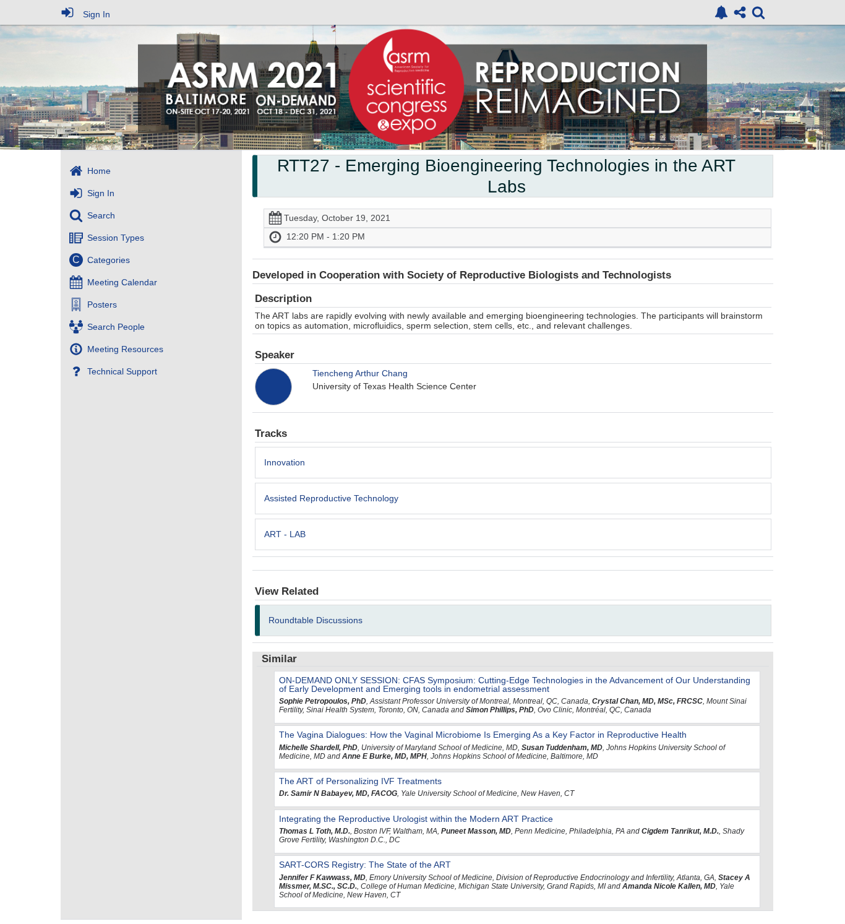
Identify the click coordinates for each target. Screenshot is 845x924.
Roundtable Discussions (315, 620)
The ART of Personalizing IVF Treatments (360, 781)
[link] (721, 12)
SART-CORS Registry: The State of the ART (365, 865)
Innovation (284, 462)
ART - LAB (285, 534)
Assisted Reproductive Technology (331, 498)
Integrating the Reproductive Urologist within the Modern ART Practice (416, 819)
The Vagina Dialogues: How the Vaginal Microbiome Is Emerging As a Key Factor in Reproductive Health (483, 735)
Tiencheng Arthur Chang (360, 373)
